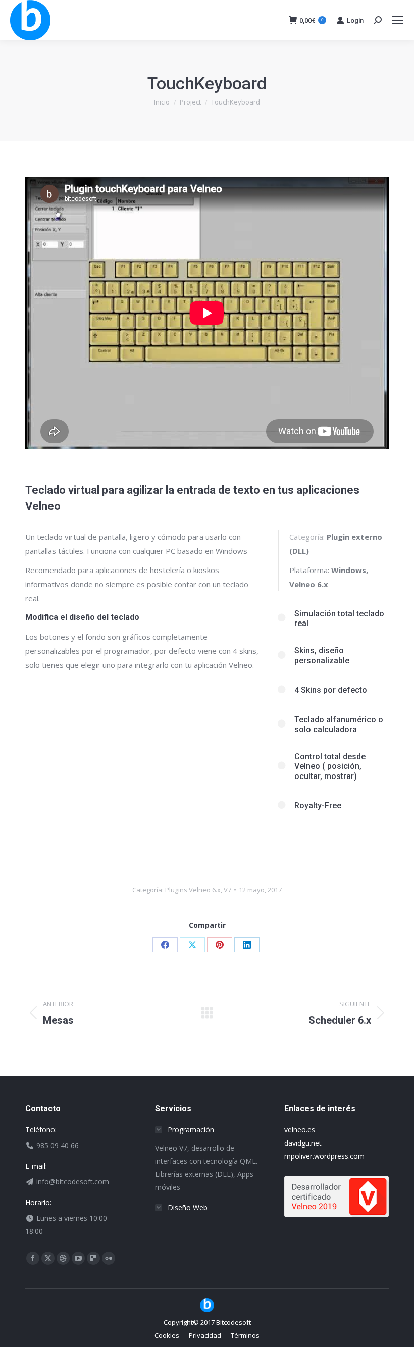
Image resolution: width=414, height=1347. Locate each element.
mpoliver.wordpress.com (324, 1156)
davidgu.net (303, 1143)
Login (355, 20)
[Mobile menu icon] (398, 20)
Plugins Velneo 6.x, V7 (198, 889)
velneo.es (299, 1129)
